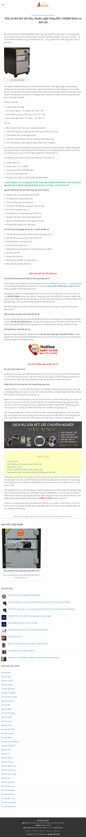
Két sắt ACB (6, 778)
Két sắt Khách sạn (9, 770)
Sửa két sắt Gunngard (10, 741)
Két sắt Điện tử (7, 758)
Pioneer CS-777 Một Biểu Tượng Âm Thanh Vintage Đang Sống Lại (33, 658)
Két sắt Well (6, 750)
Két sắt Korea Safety (9, 697)
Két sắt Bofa (6, 672)
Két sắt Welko (7, 737)
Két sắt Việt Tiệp (8, 729)
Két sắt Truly (6, 725)
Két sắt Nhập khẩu (9, 806)
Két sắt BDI (6, 705)
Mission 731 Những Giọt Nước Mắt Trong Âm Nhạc (28, 644)
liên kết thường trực (65, 516)
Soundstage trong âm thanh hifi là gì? (22, 623)
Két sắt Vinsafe (7, 733)
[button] (3, 4)
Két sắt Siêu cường (9, 774)
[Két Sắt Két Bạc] (43, 4)
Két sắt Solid (6, 721)
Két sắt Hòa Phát (8, 689)
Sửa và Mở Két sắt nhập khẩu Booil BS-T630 (21, 571)
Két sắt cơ (35, 15)
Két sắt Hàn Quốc (8, 794)
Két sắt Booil (6, 676)
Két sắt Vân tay (7, 762)
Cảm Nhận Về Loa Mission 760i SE (21, 651)
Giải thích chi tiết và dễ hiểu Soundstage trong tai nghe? (30, 616)
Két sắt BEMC (7, 709)
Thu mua (34, 831)
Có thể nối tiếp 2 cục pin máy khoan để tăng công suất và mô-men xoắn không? (39, 602)
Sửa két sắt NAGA (8, 745)
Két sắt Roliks (7, 717)
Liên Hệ (41, 831)
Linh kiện (49, 831)
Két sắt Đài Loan (8, 786)
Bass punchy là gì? (15, 637)
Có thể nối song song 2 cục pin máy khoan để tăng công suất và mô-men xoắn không (41, 609)
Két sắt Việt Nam (8, 782)
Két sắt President (8, 713)
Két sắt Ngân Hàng (9, 766)
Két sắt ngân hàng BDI (46, 15)
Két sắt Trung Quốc (9, 802)
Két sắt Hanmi (7, 685)
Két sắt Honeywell (9, 693)
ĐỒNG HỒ (56, 831)
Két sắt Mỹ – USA (8, 798)
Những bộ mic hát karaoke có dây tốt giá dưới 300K (28, 630)
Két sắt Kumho (7, 701)
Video (28, 831)
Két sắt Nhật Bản (8, 790)
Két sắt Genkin (7, 681)
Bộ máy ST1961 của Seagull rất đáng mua (24, 595)
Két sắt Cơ (6, 754)
